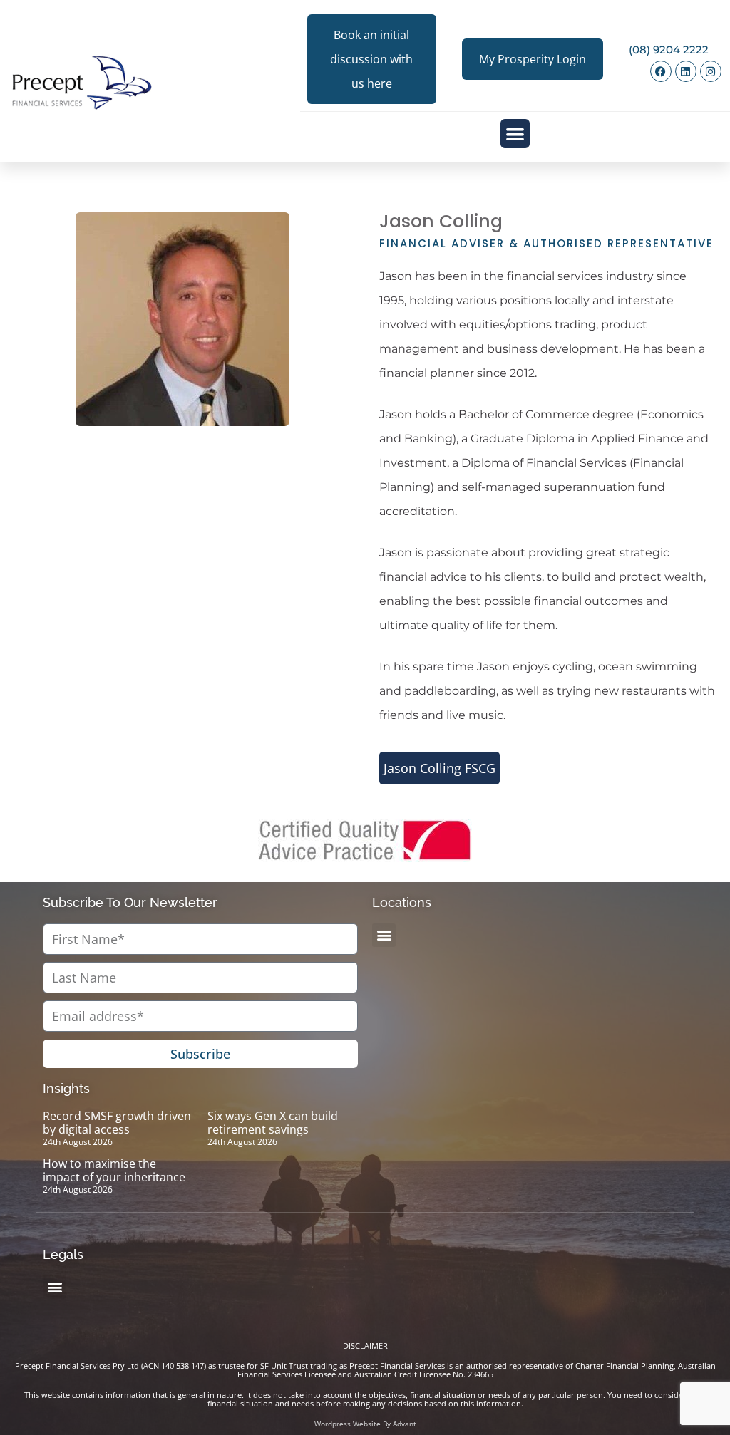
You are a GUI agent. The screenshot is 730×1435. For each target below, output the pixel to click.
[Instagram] (710, 71)
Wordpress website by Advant (365, 1424)
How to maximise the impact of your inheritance (114, 1170)
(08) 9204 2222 (669, 49)
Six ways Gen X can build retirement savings (272, 1122)
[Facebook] (661, 71)
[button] (515, 133)
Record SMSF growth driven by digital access (117, 1122)
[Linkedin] (685, 71)
